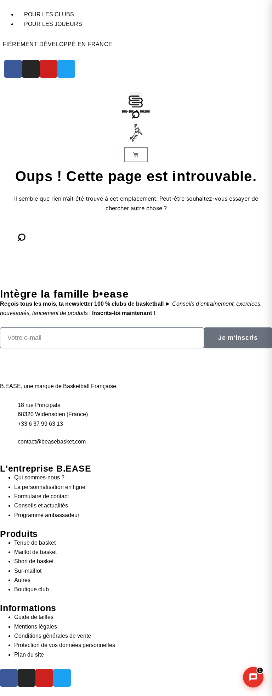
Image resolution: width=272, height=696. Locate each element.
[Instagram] (26, 678)
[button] (136, 98)
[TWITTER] (66, 69)
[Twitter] (62, 678)
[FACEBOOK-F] (13, 69)
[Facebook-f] (9, 678)
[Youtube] (44, 678)
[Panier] (136, 154)
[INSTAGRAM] (31, 69)
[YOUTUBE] (48, 69)
